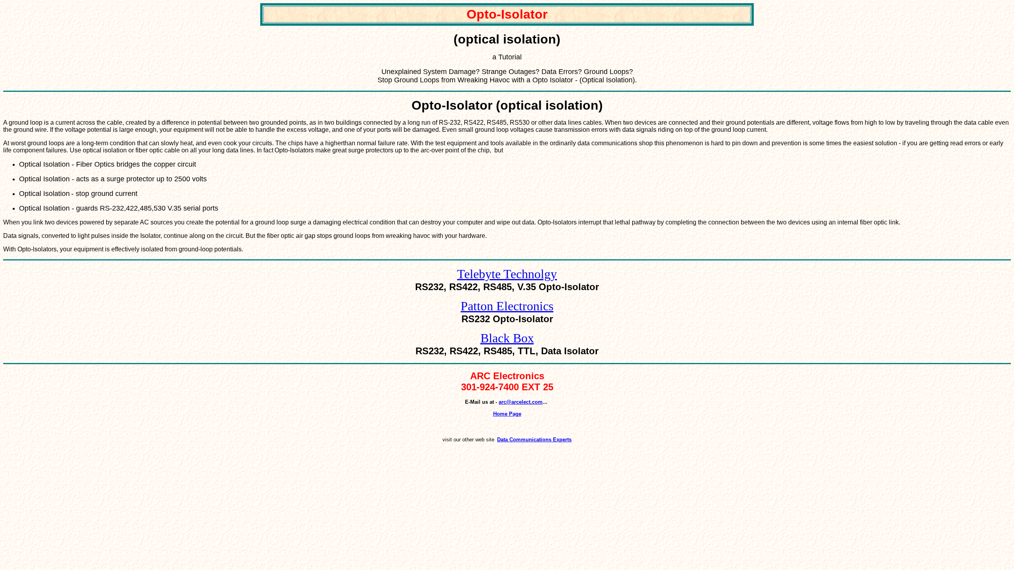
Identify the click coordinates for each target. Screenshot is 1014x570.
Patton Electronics (507, 306)
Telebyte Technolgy (507, 274)
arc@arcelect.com (521, 402)
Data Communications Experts (534, 440)
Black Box (507, 338)
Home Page (507, 414)
